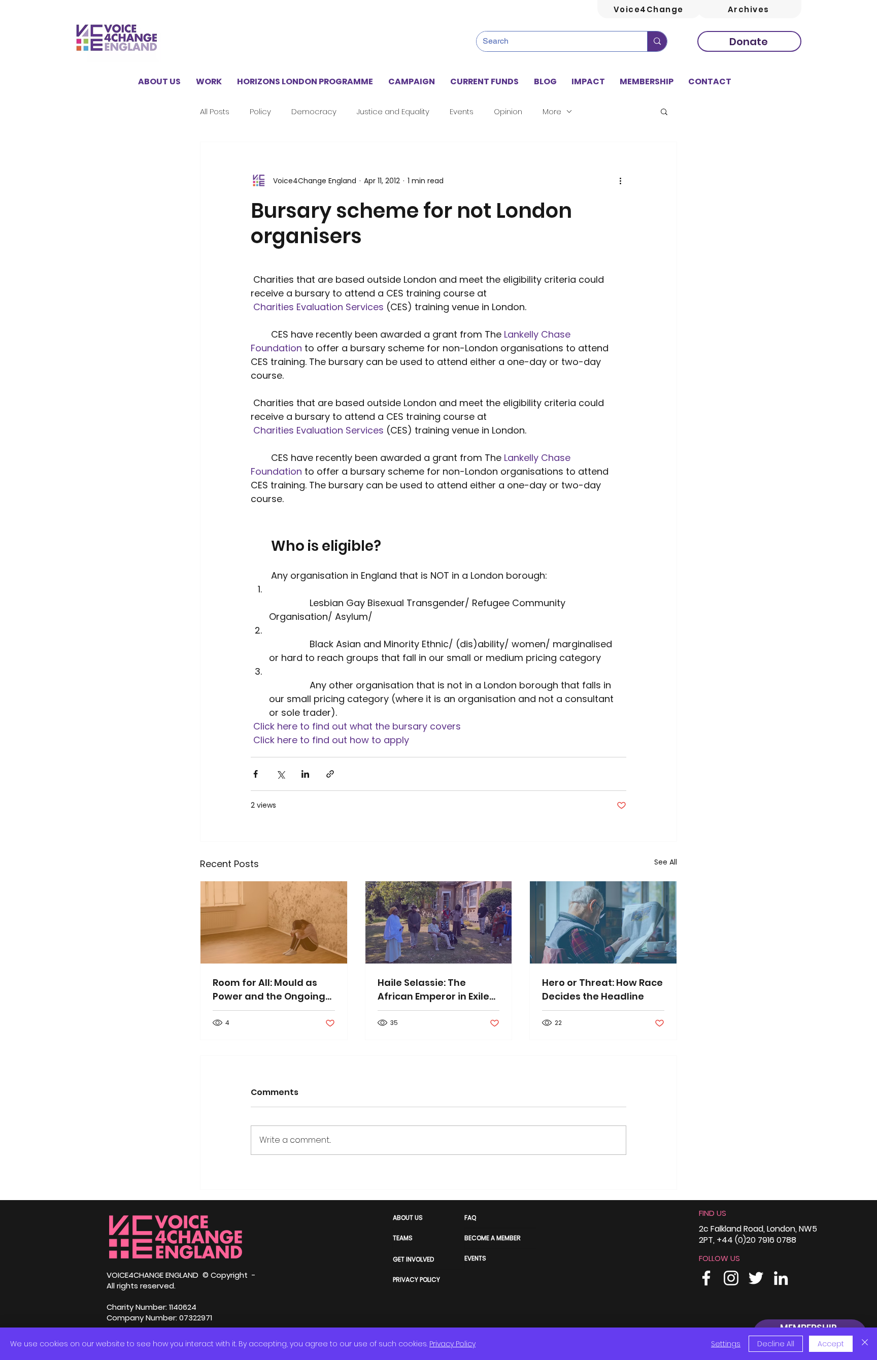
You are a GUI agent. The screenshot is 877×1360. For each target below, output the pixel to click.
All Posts (214, 111)
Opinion (508, 111)
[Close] (865, 1344)
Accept (831, 1344)
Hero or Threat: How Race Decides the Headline (602, 989)
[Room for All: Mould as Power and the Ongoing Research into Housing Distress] (273, 922)
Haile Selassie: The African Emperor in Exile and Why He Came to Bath (433, 989)
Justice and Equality (393, 111)
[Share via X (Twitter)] (280, 774)
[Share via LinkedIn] (305, 774)
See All (665, 862)
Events (462, 111)
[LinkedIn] (781, 1278)
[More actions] (620, 181)
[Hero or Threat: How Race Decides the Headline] (603, 922)
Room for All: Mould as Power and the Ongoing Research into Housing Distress (269, 989)
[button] (208, 82)
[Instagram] (731, 1278)
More (552, 111)
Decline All (775, 1344)
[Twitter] (756, 1278)
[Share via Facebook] (255, 774)
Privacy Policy (452, 1344)
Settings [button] (725, 1344)
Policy (260, 111)
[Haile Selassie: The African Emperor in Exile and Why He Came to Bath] (438, 922)
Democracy (313, 111)
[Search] (657, 41)
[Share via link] (330, 774)
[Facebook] (706, 1278)
